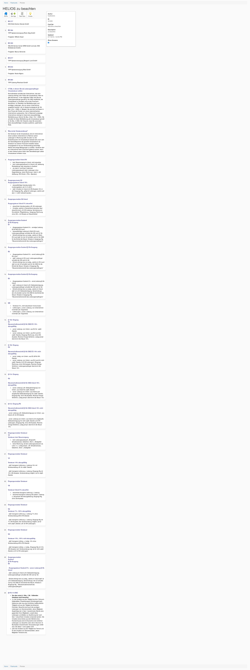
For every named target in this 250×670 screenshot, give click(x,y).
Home (6, 3)
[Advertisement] (62, 65)
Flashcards (13, 3)
